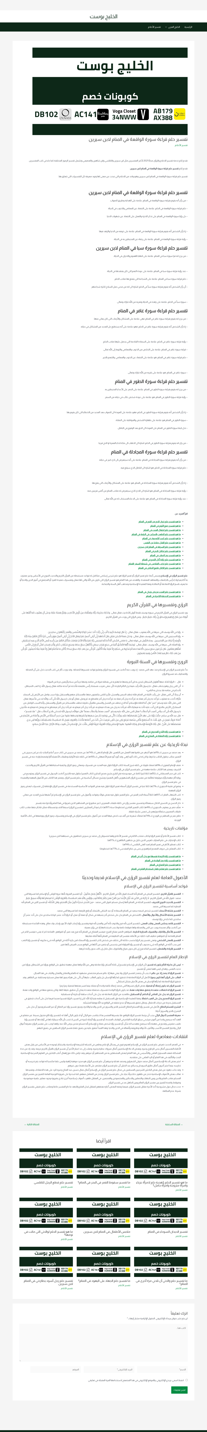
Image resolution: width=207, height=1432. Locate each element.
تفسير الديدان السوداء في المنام (168, 1231)
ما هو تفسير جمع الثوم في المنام (165, 525)
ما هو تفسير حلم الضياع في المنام (165, 864)
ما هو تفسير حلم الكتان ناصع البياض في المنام (159, 568)
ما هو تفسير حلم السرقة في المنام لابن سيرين (159, 547)
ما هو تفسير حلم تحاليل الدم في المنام (163, 551)
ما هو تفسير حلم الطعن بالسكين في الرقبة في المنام (156, 534)
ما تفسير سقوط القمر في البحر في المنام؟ (104, 1182)
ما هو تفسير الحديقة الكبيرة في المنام (163, 596)
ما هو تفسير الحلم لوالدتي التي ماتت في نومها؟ (48, 1233)
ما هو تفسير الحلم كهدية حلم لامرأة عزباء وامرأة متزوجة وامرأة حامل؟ (162, 1184)
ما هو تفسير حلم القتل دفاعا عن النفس (162, 542)
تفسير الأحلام (154, 27)
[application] (166, 27)
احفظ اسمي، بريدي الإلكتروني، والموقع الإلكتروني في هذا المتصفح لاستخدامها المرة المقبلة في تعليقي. (136, 1380)
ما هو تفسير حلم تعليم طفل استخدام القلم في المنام (156, 869)
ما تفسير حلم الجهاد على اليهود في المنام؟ (104, 1280)
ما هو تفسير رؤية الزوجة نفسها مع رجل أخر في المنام (156, 856)
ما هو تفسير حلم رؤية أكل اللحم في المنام (161, 559)
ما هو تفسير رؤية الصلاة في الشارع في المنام (160, 736)
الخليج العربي (174, 27)
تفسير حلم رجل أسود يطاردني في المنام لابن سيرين (48, 1282)
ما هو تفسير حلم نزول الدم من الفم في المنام (160, 521)
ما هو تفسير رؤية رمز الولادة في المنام (163, 860)
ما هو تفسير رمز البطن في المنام (165, 555)
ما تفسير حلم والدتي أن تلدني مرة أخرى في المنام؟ (162, 1282)
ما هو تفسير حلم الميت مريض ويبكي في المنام (159, 592)
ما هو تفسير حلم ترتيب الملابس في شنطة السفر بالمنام (155, 563)
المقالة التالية (31, 1124)
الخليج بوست (103, 16)
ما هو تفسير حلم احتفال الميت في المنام (162, 530)
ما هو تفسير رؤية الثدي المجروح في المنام (161, 731)
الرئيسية (188, 27)
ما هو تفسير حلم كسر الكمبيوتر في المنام (161, 538)
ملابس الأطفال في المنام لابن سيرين (106, 1231)
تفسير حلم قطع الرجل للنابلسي (53, 1182)
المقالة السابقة (174, 1124)
